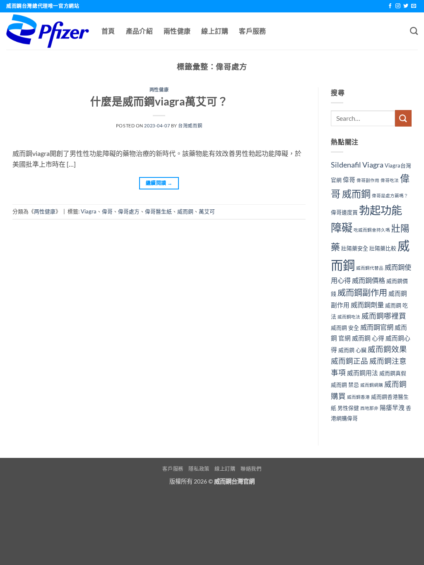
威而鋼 (185, 211)
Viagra (88, 211)
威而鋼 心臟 (352, 350)
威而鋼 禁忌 (345, 384)
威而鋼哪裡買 (383, 315)
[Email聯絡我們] (413, 6)
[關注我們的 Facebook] (390, 6)
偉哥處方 (129, 211)
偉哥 (107, 211)
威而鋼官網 (376, 327)
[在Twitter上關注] (405, 6)
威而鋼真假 (392, 373)
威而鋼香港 (358, 397)
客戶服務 (252, 31)
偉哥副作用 (368, 180)
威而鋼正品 (349, 361)
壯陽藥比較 (382, 248)
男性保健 (348, 408)
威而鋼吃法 (348, 316)
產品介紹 (139, 31)
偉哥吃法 (390, 180)
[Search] (414, 31)
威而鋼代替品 (369, 268)
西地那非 (369, 408)
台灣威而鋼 (190, 125)
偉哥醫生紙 (158, 211)
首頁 (108, 31)
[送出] (403, 118)
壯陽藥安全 (354, 248)
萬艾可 (207, 211)
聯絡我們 (251, 469)
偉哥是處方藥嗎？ (390, 195)
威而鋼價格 (368, 280)
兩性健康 (177, 31)
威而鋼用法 (362, 372)
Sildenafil (346, 164)
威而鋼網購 (371, 385)
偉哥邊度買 (344, 212)
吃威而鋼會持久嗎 (372, 229)
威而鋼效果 (387, 349)
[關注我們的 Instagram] (397, 6)
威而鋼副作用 (362, 292)
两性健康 (159, 89)
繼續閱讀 (159, 183)
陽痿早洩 (392, 407)
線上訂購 (214, 31)
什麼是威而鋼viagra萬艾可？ (159, 101)
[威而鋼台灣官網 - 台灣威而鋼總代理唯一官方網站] (47, 31)
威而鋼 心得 (368, 338)
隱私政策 (198, 469)
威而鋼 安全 (345, 327)
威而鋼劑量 (367, 305)
